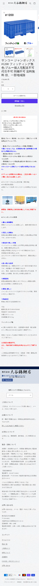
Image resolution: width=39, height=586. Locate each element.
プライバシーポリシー (9, 582)
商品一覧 (4, 544)
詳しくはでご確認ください (13, 426)
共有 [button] (5, 111)
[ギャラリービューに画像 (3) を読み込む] (29, 52)
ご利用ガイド (6, 548)
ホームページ (6, 540)
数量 (2, 85)
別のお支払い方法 (19, 105)
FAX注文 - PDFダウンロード (11, 561)
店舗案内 (4, 557)
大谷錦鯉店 (12, 579)
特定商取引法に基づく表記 (30, 582)
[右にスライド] (37, 53)
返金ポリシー (30, 579)
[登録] (30, 395)
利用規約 (19, 582)
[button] (4, 3)
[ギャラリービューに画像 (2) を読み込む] (19, 52)
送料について (6, 552)
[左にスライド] (2, 53)
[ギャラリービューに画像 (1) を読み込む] (9, 52)
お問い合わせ (6, 565)
